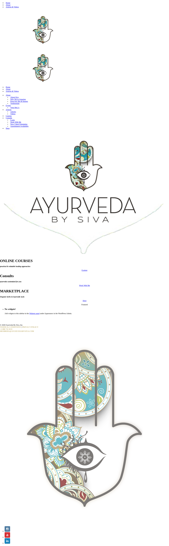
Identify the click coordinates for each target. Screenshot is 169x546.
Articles (8, 110)
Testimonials (14, 103)
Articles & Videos (12, 7)
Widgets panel (34, 313)
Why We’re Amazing (18, 99)
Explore (84, 270)
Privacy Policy (30, 327)
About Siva (14, 97)
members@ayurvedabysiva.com (17, 331)
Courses (9, 116)
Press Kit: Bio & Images (19, 101)
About (8, 5)
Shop (8, 128)
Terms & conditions (10, 327)
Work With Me (15, 122)
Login (12, 120)
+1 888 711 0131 (6, 329)
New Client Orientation (18, 124)
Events (8, 106)
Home (8, 3)
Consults (9, 118)
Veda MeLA (14, 108)
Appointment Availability (19, 126)
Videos (12, 114)
